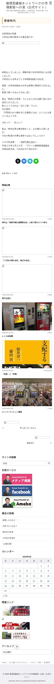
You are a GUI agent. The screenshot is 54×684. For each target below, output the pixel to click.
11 (13, 575)
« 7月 (5, 595)
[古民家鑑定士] (16, 639)
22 (41, 580)
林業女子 (30, 442)
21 (34, 580)
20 (27, 580)
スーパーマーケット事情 (12, 412)
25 (13, 585)
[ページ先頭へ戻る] (17, 647)
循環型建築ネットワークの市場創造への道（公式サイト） (27, 5)
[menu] (50, 3)
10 (6, 575)
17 (6, 580)
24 (6, 585)
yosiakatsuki (26, 681)
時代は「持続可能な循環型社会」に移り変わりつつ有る (24, 222)
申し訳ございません (28, 427)
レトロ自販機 (7, 336)
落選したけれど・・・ (12, 520)
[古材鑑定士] (16, 630)
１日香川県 (7, 543)
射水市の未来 (8, 531)
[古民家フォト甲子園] (3, 620)
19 (20, 580)
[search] (49, 463)
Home (4, 662)
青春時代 (47, 662)
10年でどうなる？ (10, 526)
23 (48, 580)
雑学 (19, 27)
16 (48, 575)
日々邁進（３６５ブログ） (18, 662)
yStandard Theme (14, 681)
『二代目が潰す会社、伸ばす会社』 (16, 260)
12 (20, 575)
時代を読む (6, 298)
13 (27, 575)
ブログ (33, 662)
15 (41, 575)
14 (34, 575)
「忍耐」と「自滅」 (10, 374)
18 (13, 580)
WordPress (41, 681)
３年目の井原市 (9, 537)
